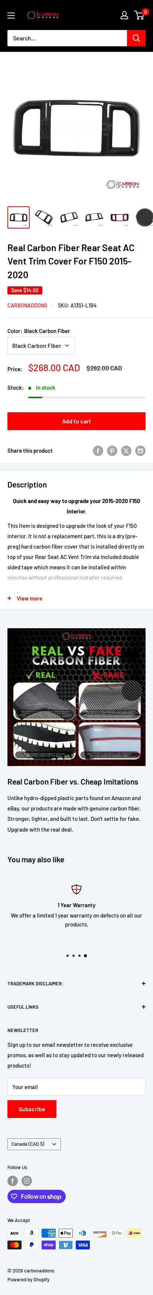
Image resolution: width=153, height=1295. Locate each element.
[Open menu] (11, 16)
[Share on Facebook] (98, 450)
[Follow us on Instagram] (27, 1181)
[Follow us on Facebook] (12, 1181)
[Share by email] (140, 450)
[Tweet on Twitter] (126, 450)
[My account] (124, 15)
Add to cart (76, 421)
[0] (139, 15)
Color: (38, 330)
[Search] (136, 38)
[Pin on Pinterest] (112, 450)
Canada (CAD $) (28, 1144)
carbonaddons (27, 305)
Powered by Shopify (28, 1279)
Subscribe (32, 1108)
